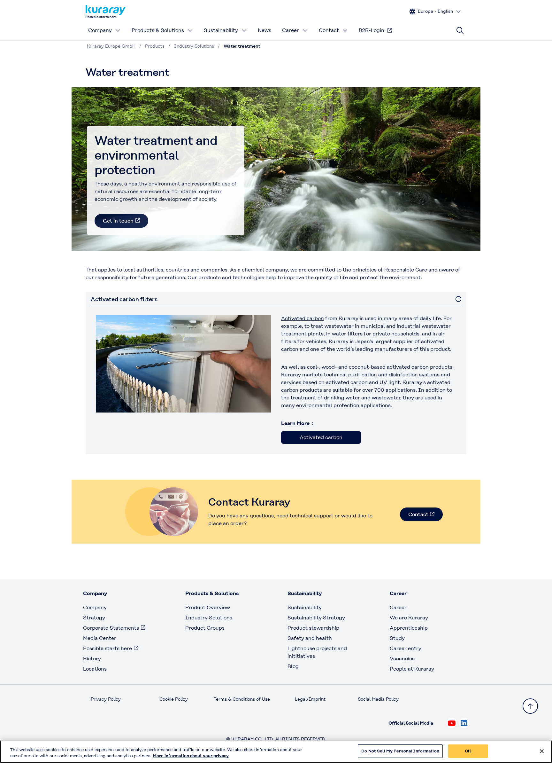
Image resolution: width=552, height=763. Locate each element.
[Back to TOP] (530, 706)
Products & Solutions (158, 30)
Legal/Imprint (310, 699)
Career (290, 30)
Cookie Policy (173, 699)
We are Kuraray (409, 618)
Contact (329, 30)
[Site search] (460, 30)
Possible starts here (107, 648)
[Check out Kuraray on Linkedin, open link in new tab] (464, 723)
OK (468, 751)
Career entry (405, 648)
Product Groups (205, 628)
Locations (95, 669)
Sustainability (221, 30)
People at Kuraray (412, 669)
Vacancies (402, 659)
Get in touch (118, 221)
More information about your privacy (191, 756)
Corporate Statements (111, 628)
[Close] (542, 751)
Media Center (99, 638)
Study (397, 638)
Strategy (94, 618)
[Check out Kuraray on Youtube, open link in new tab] (452, 723)
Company (100, 30)
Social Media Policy (378, 699)
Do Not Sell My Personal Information (400, 751)
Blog (293, 666)
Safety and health (310, 638)
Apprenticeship (409, 628)
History (92, 659)
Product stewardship (313, 628)
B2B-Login (371, 30)
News (264, 30)
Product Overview (207, 607)
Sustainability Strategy (316, 618)
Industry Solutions (208, 618)
